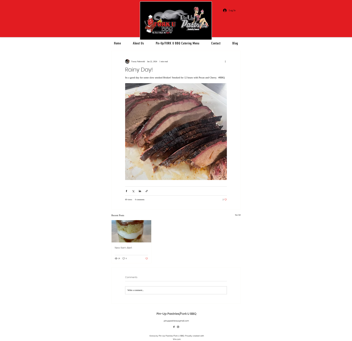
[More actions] (225, 61)
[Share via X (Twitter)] (133, 191)
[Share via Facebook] (126, 191)
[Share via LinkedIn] (140, 191)
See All (238, 215)
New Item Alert (123, 247)
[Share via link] (146, 191)
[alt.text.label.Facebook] (174, 326)
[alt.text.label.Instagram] (178, 326)
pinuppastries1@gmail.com (176, 321)
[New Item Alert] (131, 231)
